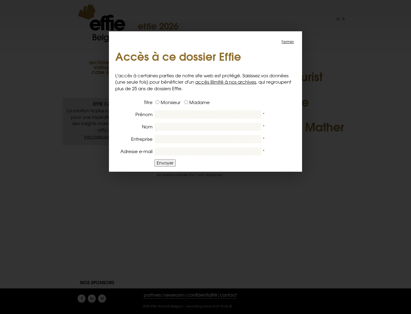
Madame (199, 102)
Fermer (288, 41)
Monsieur (171, 102)
